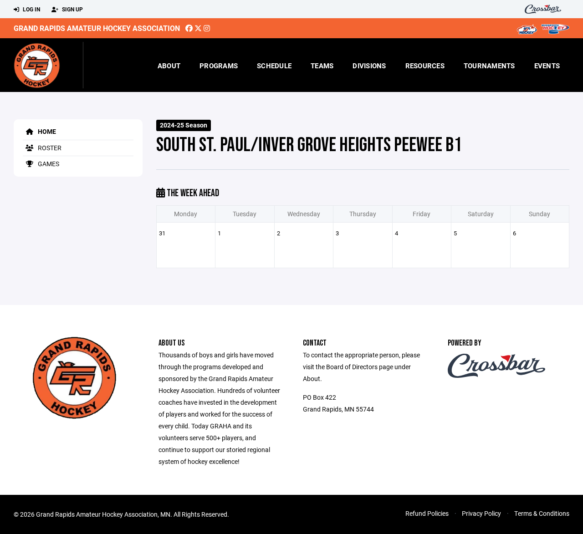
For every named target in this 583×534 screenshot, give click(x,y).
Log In (30, 9)
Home (46, 131)
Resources (425, 65)
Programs (218, 65)
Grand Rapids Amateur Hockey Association (97, 28)
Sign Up (72, 9)
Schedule (274, 65)
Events (547, 65)
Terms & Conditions (541, 513)
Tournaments (489, 65)
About (169, 65)
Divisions (369, 65)
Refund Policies (427, 513)
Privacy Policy (481, 513)
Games (47, 163)
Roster (48, 147)
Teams (322, 65)
